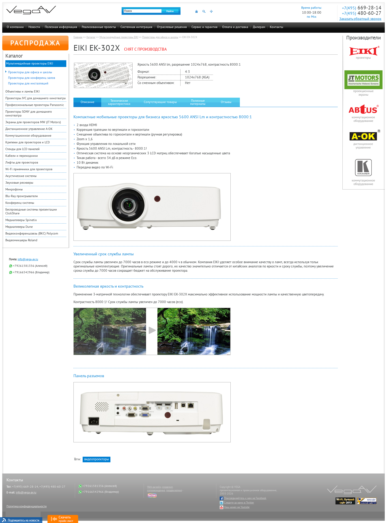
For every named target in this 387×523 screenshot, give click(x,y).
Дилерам (259, 27)
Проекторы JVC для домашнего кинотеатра (35, 98)
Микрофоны (14, 190)
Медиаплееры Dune (19, 227)
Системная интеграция (136, 27)
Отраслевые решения (172, 27)
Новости (34, 27)
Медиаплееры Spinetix (21, 220)
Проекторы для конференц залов (31, 78)
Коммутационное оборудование (28, 136)
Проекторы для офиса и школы (30, 72)
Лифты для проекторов (21, 163)
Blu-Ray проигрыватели (21, 196)
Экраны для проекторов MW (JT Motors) (33, 122)
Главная (77, 37)
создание (167, 487)
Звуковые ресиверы (19, 183)
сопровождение (156, 490)
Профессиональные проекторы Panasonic (34, 105)
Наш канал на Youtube (236, 507)
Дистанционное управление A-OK (29, 129)
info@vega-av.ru (28, 259)
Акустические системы (21, 176)
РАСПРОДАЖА (35, 43)
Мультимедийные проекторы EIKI (29, 64)
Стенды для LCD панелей (22, 149)
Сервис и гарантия (204, 27)
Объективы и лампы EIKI (22, 92)
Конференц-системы (19, 203)
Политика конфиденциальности (26, 506)
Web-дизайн (154, 487)
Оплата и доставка (235, 27)
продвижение (174, 490)
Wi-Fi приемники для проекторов (28, 169)
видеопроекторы (96, 459)
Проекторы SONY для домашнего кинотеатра (28, 114)
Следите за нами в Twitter (239, 503)
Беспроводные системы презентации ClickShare (31, 211)
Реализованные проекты (99, 27)
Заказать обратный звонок (360, 19)
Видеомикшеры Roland (21, 240)
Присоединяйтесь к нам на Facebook (245, 498)
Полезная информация (61, 27)
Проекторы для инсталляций (28, 84)
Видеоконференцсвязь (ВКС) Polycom (31, 234)
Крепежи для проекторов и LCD (27, 142)
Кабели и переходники (21, 156)
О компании (15, 27)
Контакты (276, 27)
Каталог (90, 37)
